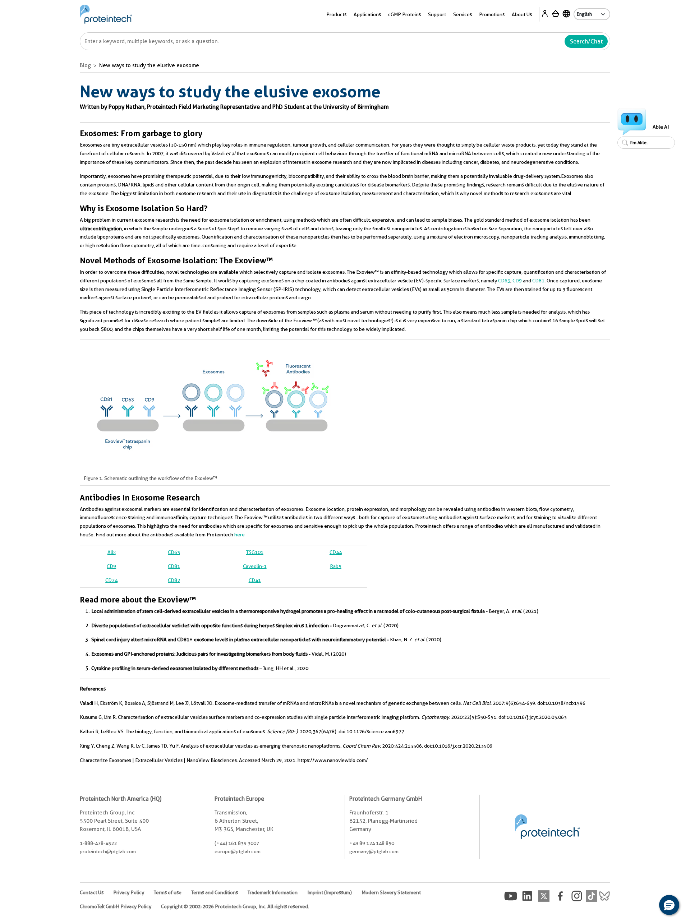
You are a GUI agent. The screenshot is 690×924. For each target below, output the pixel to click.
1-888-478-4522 (98, 843)
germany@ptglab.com (374, 851)
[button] (669, 905)
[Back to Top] (647, 906)
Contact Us (92, 892)
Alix (111, 552)
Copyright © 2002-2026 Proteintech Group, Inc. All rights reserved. (235, 906)
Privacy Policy (128, 892)
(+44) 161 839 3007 (237, 843)
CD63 (504, 280)
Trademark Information (273, 892)
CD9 (517, 280)
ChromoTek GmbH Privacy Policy (115, 906)
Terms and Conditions (214, 892)
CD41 (255, 580)
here (239, 534)
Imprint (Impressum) (329, 892)
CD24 (111, 580)
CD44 (336, 552)
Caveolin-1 (255, 566)
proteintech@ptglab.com (108, 851)
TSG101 (254, 552)
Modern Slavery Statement (391, 892)
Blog (85, 65)
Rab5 (335, 566)
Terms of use (167, 892)
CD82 (174, 580)
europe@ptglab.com (238, 851)
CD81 (538, 280)
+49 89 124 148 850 (371, 843)
